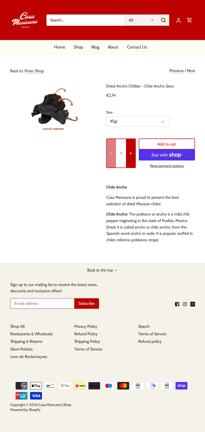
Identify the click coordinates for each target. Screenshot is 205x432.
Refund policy (150, 341)
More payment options (167, 166)
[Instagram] (185, 303)
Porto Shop (34, 70)
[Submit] (163, 20)
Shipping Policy (87, 341)
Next (191, 70)
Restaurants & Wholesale (31, 334)
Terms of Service (88, 349)
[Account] (178, 20)
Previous (177, 70)
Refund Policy (86, 334)
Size (109, 112)
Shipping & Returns (26, 341)
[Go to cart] (189, 20)
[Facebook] (177, 303)
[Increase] (131, 153)
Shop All (17, 326)
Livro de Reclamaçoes (28, 356)
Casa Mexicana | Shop (54, 404)
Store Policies (21, 349)
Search (144, 326)
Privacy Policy (85, 326)
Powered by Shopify (25, 410)
